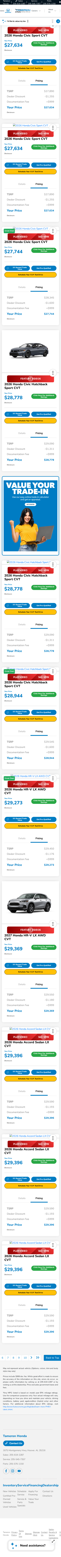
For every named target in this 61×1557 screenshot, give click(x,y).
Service (22, 1485)
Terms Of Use (21, 1534)
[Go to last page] (37, 1358)
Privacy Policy (14, 1533)
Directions (47, 1495)
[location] (60, 2)
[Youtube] (19, 1471)
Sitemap (28, 1533)
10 (25, 1358)
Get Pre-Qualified (44, 62)
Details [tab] (21, 80)
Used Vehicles (10, 1506)
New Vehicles (9, 1491)
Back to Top (52, 1358)
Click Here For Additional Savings (43, 44)
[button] (53, 128)
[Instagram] (13, 1471)
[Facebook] (6, 1471)
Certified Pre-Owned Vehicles (9, 1499)
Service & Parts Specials (21, 1502)
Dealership (50, 1485)
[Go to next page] (31, 1358)
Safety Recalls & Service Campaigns (53, 1533)
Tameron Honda (6, 1533)
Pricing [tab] (39, 80)
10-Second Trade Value (20, 62)
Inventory (10, 1485)
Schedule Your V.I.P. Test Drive (30, 68)
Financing (35, 1485)
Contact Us (15, 1443)
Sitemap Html (36, 1533)
